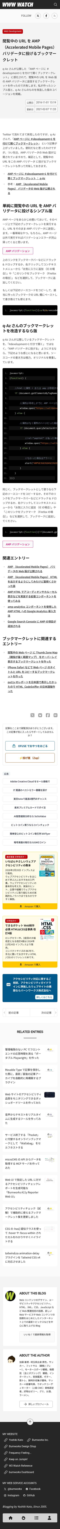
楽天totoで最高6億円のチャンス (30, 798)
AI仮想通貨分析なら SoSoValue (30, 816)
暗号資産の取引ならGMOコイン (30, 842)
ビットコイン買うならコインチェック (30, 824)
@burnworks (15, 1488)
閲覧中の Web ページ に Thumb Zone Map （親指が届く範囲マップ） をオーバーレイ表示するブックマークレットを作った (32, 656)
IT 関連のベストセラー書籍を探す (30, 790)
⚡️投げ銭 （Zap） (30, 758)
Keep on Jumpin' (18, 1459)
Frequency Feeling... (20, 1452)
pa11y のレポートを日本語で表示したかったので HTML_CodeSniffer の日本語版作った (32, 686)
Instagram (13, 1495)
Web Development (13, 31)
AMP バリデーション (18, 251)
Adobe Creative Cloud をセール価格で (30, 781)
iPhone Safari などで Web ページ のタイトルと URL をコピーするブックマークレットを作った (31, 671)
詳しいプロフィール (38, 1404)
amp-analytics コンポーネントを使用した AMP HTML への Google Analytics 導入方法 (32, 611)
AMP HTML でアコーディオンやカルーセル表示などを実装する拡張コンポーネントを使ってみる (32, 596)
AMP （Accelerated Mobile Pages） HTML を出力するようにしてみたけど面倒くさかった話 (32, 581)
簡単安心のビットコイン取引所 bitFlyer (30, 833)
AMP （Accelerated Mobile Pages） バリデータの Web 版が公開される (31, 188)
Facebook (34, 1488)
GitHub (31, 1495)
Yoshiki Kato (16, 1439)
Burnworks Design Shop (22, 1446)
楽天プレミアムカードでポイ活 (30, 807)
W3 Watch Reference (20, 1465)
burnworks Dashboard (21, 1472)
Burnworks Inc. (40, 1439)
